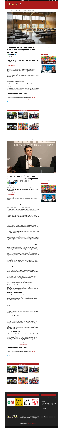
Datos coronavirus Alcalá (12, 63)
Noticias (12, 7)
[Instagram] (49, 0)
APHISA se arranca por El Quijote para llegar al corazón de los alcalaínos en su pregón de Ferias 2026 (12, 132)
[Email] (14, 54)
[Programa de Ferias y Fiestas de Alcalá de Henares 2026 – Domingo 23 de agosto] (23, 126)
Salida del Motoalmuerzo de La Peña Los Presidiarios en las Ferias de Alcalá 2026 (12, 121)
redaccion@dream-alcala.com (31, 423)
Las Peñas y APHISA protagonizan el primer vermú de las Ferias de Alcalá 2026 (34, 121)
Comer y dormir (30, 7)
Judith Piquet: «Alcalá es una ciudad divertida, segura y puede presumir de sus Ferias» (34, 132)
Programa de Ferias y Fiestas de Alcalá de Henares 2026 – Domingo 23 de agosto (22, 132)
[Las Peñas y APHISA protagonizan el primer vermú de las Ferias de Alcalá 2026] (34, 115)
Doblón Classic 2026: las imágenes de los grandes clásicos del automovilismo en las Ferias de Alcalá (23, 121)
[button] (55, 7)
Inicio (9, 7)
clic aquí (33, 97)
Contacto (28, 0)
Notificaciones (24, 0)
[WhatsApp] (54, 0)
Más (40, 7)
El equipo (17, 0)
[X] (52, 0)
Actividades (23, 7)
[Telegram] (51, 0)
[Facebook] (48, 0)
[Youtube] (55, 0)
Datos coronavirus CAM (11, 65)
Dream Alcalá (8, 10)
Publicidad (20, 0)
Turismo (36, 7)
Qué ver (17, 7)
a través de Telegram (27, 101)
